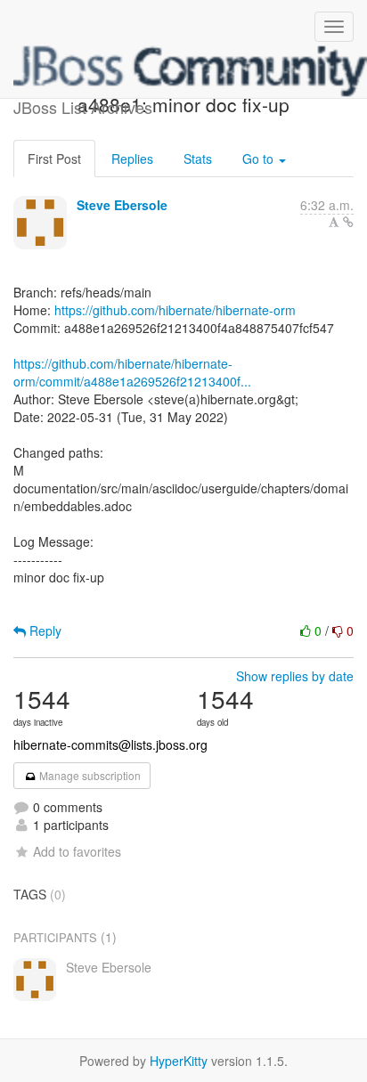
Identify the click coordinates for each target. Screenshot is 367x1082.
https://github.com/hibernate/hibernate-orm (175, 310)
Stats (198, 158)
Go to (259, 158)
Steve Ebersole (122, 205)
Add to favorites (77, 851)
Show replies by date (295, 676)
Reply (43, 630)
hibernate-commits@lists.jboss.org (110, 744)
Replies (132, 158)
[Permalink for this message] (348, 222)
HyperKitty (179, 1061)
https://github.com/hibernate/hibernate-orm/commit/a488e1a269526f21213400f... (132, 372)
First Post (54, 158)
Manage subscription (89, 775)
